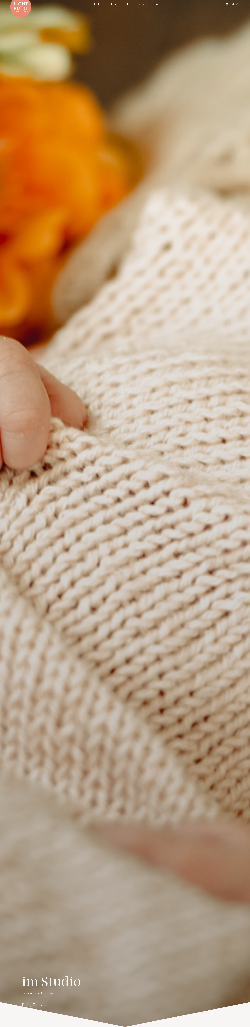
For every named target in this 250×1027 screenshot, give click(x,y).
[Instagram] (232, 4)
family (39, 993)
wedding (27, 993)
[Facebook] (227, 4)
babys (50, 993)
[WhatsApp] (237, 4)
